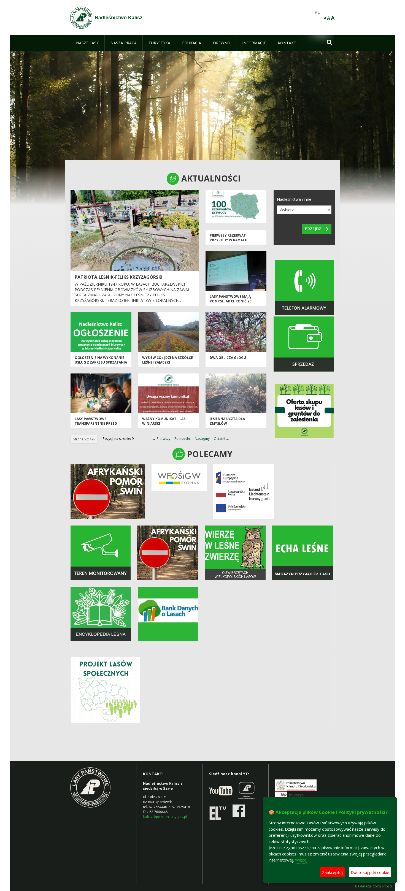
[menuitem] (87, 43)
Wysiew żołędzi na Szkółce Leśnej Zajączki (167, 360)
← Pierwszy (161, 438)
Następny (202, 438)
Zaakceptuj (332, 872)
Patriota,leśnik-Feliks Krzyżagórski (119, 277)
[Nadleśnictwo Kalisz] (81, 18)
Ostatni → (221, 438)
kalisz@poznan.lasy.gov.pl (165, 816)
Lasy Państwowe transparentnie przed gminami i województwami (100, 423)
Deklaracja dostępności (373, 886)
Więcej (301, 860)
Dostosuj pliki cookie (370, 872)
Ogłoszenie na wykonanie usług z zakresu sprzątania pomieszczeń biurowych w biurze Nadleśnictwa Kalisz (101, 364)
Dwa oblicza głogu (228, 357)
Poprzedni (182, 438)
